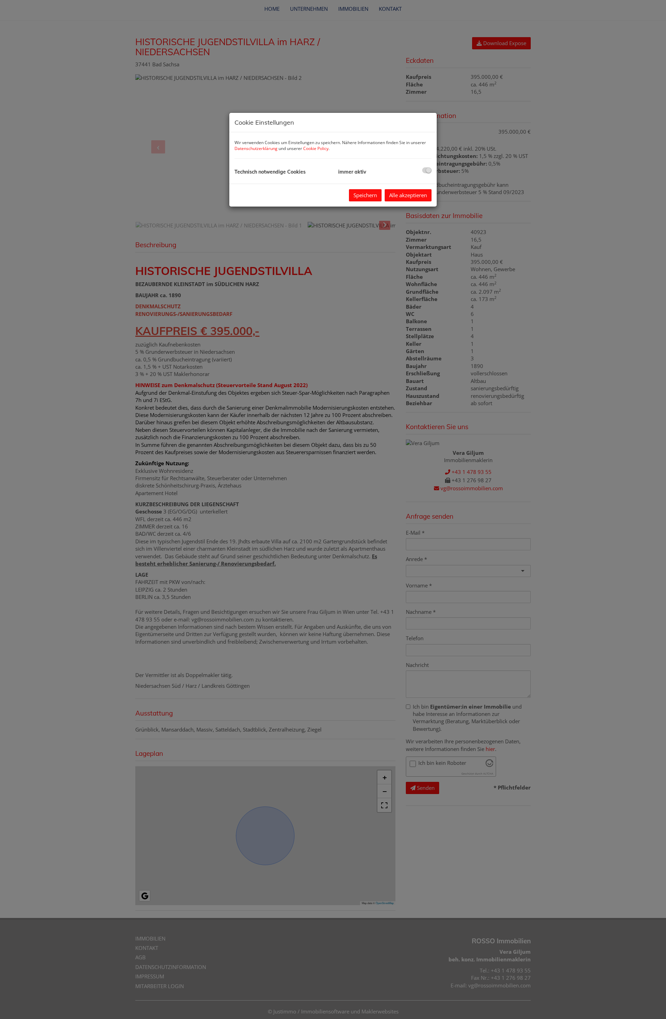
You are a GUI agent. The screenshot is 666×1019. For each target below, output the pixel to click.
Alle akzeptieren (408, 195)
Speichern (365, 195)
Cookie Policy (315, 148)
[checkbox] (427, 170)
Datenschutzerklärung (256, 148)
